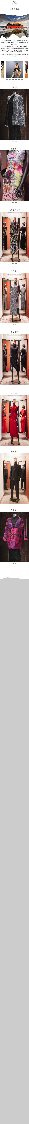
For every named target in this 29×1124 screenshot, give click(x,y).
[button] (2, 2)
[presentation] (6, 79)
